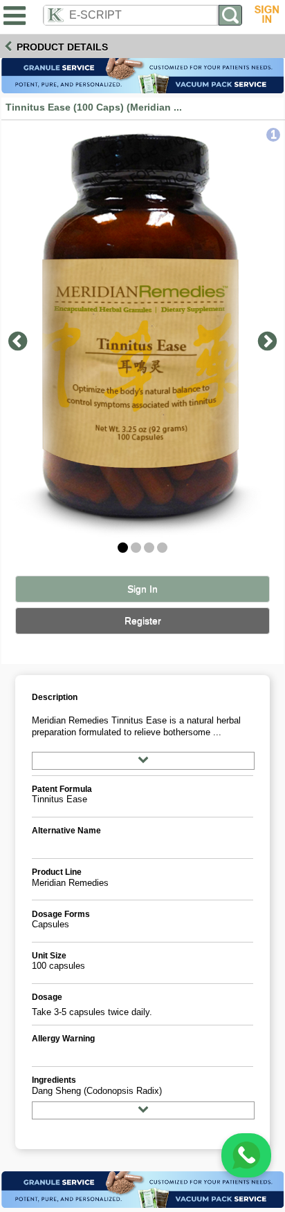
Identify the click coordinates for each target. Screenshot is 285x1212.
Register (143, 621)
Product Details (62, 47)
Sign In (142, 589)
